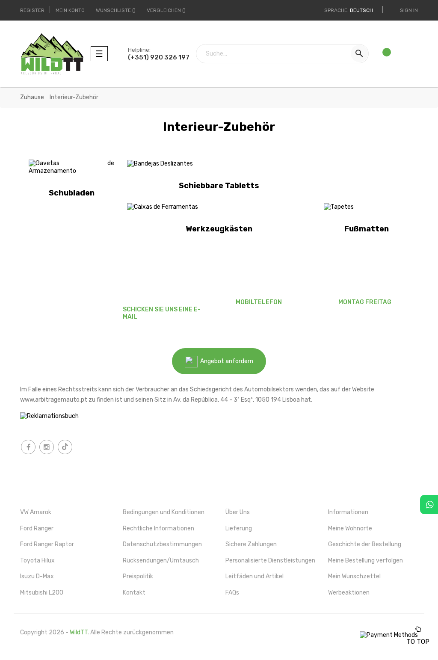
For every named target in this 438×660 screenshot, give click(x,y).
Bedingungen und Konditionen (163, 512)
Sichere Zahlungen (251, 544)
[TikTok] (65, 447)
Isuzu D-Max (37, 576)
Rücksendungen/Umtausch (161, 560)
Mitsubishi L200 (41, 592)
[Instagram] (46, 447)
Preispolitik (138, 576)
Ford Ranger (36, 528)
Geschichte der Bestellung (364, 544)
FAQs (232, 592)
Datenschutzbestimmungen (162, 544)
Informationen (348, 512)
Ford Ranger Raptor (47, 544)
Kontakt (134, 592)
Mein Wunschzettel (354, 576)
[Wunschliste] (383, 54)
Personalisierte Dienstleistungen (270, 560)
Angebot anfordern (225, 361)
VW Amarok (35, 512)
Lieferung (238, 528)
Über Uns (237, 512)
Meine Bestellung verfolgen (365, 560)
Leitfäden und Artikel (254, 576)
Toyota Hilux (37, 560)
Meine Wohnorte (350, 528)
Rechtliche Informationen (158, 528)
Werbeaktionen (349, 592)
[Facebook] (28, 447)
